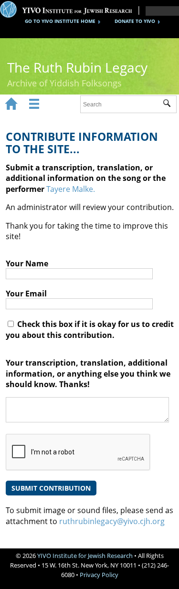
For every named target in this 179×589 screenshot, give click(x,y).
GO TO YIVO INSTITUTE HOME (60, 21)
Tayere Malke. (70, 189)
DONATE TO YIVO (135, 21)
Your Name (27, 263)
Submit (170, 104)
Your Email (26, 293)
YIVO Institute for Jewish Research (85, 555)
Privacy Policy (99, 574)
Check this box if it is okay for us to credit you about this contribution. (90, 329)
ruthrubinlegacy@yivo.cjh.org (112, 521)
